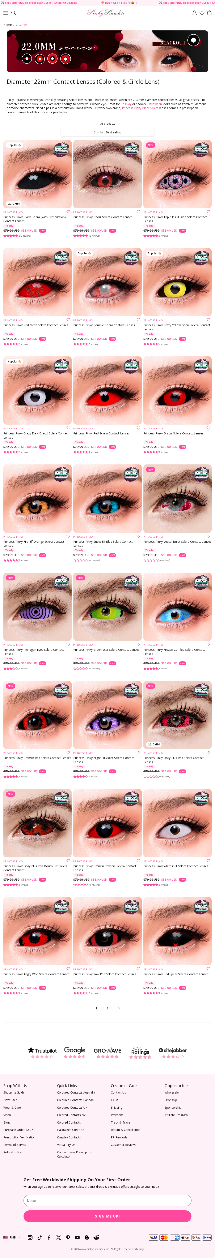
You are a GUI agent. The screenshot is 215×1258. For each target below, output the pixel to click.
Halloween (155, 104)
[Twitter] (58, 1237)
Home (7, 25)
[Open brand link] (42, 1052)
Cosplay (126, 104)
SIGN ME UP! (107, 1216)
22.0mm (21, 25)
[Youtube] (77, 1237)
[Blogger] (87, 1237)
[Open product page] (107, 174)
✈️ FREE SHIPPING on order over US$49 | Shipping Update (118, 3)
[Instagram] (30, 1237)
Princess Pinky (13, 212)
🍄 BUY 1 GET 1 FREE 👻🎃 (39, 3)
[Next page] (118, 1008)
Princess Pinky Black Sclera (140, 108)
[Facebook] (49, 1237)
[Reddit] (96, 1237)
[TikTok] (39, 1237)
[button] (5, 13)
